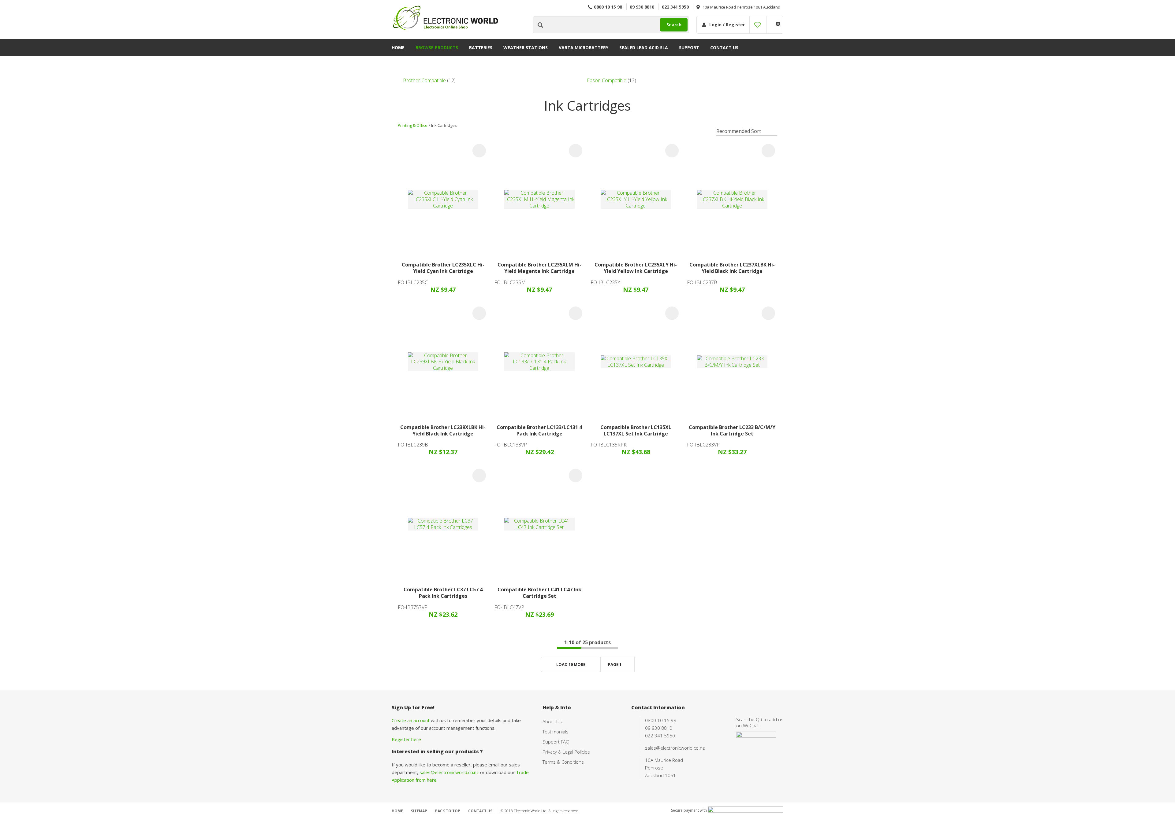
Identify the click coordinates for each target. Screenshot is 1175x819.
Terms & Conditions (563, 762)
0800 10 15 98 (608, 7)
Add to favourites (479, 150)
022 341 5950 (675, 7)
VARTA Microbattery (583, 47)
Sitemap (419, 810)
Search (673, 25)
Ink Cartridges (444, 125)
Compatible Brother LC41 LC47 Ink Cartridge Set (539, 592)
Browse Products (437, 47)
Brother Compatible (424, 80)
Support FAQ (556, 742)
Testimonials (556, 732)
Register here (406, 739)
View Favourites (757, 24)
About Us (552, 721)
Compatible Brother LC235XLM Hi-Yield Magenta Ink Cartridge (539, 267)
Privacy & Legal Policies (566, 752)
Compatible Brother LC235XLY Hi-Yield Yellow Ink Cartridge (636, 267)
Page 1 (614, 664)
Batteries (480, 47)
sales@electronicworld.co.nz (449, 772)
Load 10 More (570, 664)
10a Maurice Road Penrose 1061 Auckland (741, 7)
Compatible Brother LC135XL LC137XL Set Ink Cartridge (635, 430)
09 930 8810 (642, 7)
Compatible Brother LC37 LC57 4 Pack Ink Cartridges (443, 592)
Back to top (447, 810)
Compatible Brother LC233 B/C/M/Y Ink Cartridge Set (732, 430)
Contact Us (724, 47)
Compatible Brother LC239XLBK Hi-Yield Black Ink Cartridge (443, 430)
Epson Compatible (606, 80)
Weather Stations (525, 47)
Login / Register (727, 25)
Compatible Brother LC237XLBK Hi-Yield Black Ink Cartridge (732, 267)
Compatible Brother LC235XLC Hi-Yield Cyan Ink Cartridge (443, 267)
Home (398, 47)
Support (689, 47)
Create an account (411, 720)
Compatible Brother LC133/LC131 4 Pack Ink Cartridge (539, 430)
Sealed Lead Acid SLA (643, 47)
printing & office (412, 125)
